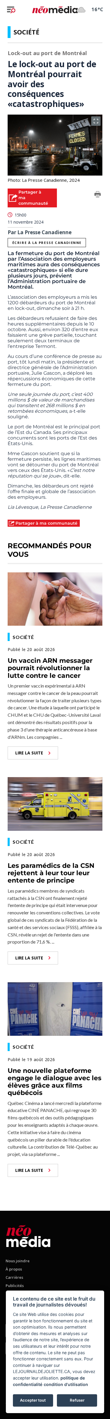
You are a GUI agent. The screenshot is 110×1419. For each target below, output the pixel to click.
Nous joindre (18, 1260)
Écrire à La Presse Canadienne (47, 242)
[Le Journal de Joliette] (28, 1235)
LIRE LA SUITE (29, 753)
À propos (14, 1269)
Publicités (15, 1285)
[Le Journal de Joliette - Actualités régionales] (55, 9)
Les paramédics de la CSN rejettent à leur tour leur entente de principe (51, 873)
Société (26, 31)
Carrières (14, 1277)
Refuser (77, 1400)
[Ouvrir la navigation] (11, 9)
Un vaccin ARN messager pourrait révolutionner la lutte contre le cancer (50, 668)
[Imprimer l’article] (97, 195)
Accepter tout (33, 1400)
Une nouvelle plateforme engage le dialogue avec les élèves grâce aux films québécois (54, 1082)
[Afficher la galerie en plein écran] (95, 121)
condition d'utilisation (66, 1384)
